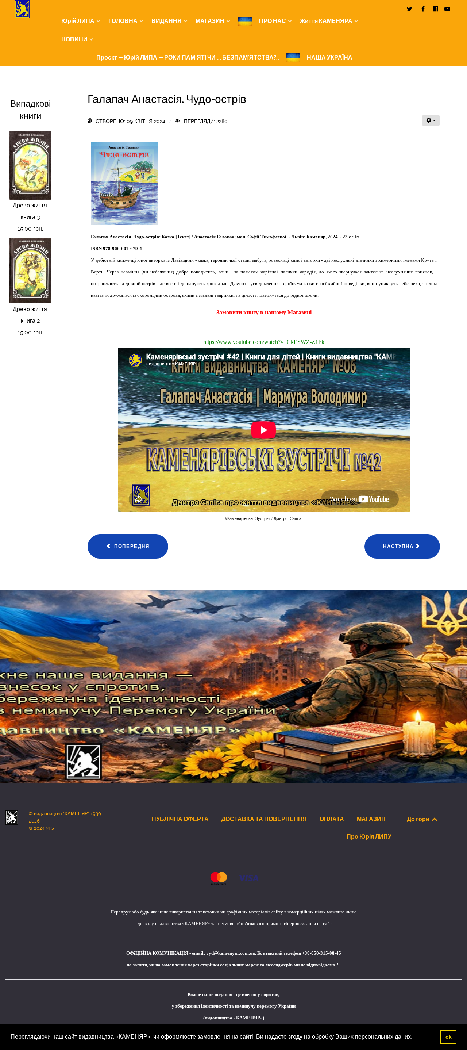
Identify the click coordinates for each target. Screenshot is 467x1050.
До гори (419, 819)
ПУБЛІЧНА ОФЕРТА (180, 819)
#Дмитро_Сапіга (286, 518)
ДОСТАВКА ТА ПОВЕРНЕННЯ (264, 819)
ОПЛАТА (332, 819)
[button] (415, 1037)
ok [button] (448, 1037)
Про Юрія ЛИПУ (369, 836)
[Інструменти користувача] (431, 120)
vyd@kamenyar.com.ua (230, 953)
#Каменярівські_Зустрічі (248, 518)
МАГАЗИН (371, 819)
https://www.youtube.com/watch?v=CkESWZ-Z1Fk (263, 342)
